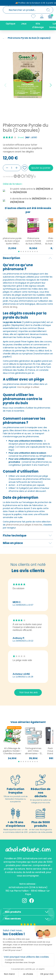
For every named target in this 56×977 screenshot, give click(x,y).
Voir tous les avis (28, 692)
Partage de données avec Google (20, 962)
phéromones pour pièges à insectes (24, 524)
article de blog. (10, 307)
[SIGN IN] (42, 16)
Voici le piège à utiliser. (28, 387)
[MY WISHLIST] (33, 16)
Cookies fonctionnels (14, 960)
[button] (51, 85)
